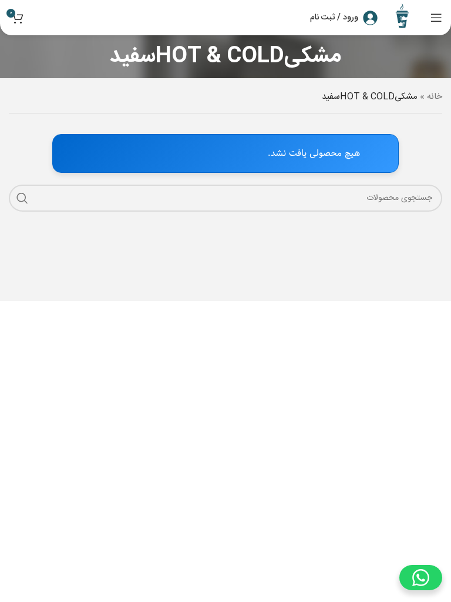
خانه (434, 96)
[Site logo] (404, 18)
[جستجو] (22, 198)
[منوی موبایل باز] (436, 17)
